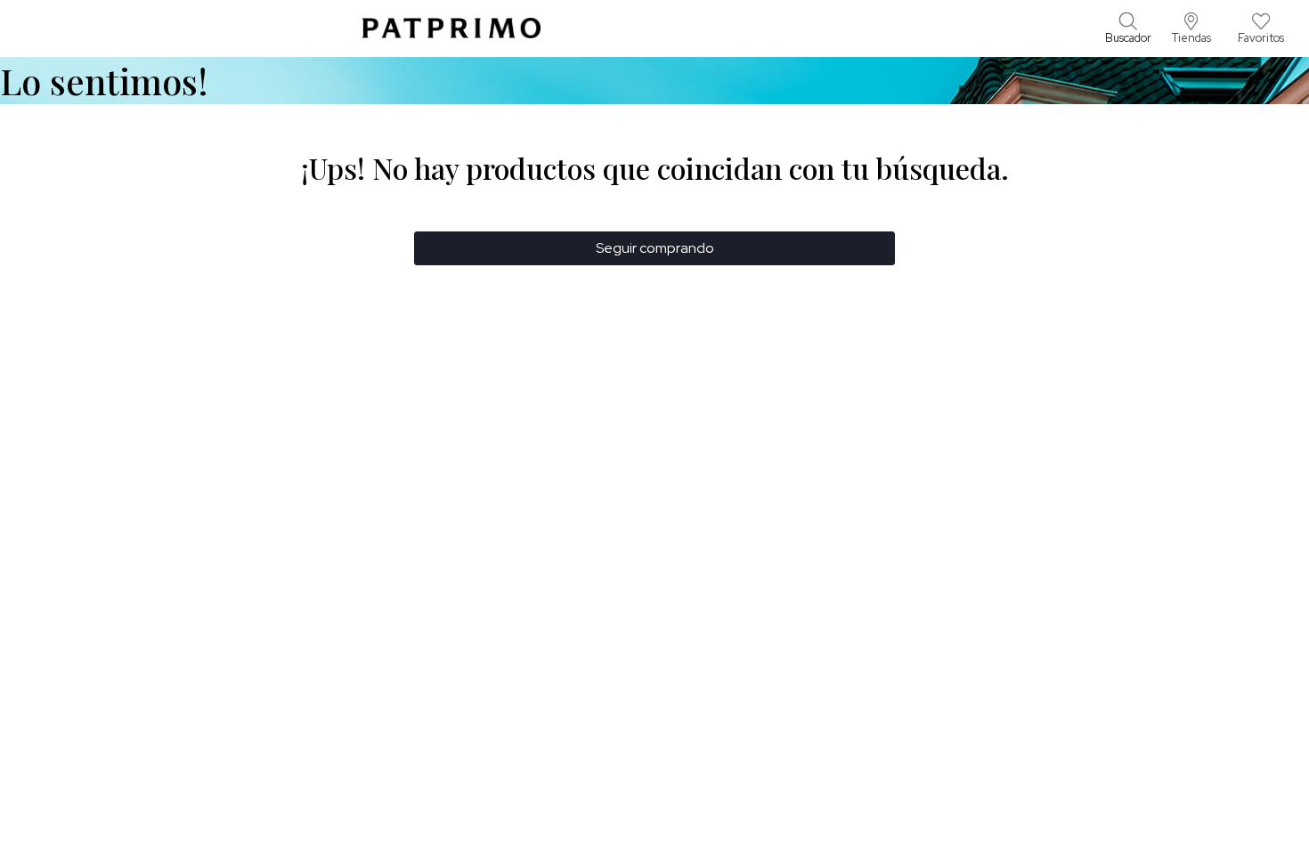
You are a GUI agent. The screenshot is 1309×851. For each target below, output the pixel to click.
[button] (1191, 28)
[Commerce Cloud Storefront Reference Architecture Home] (451, 28)
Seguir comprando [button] (655, 248)
